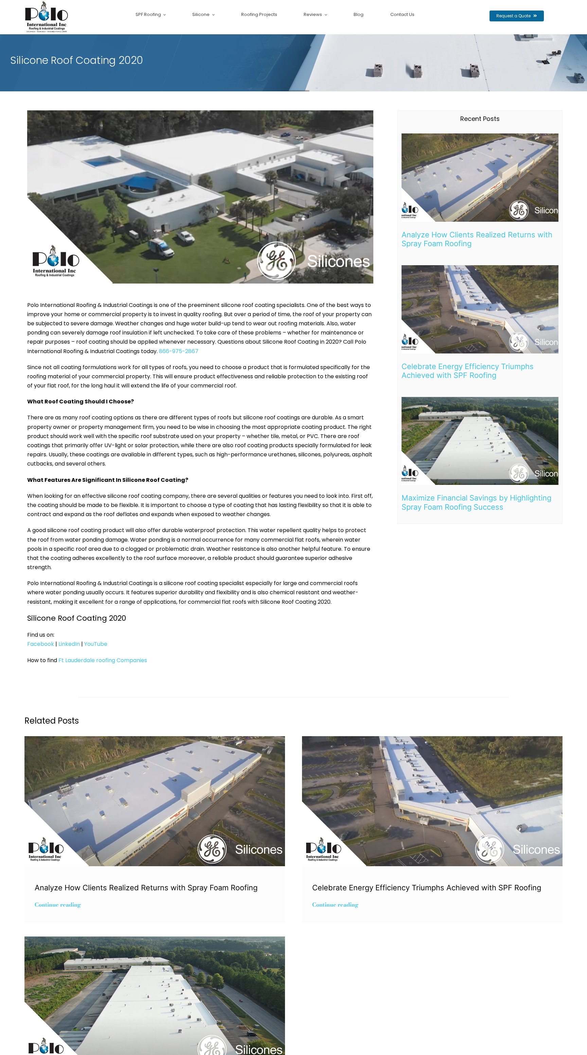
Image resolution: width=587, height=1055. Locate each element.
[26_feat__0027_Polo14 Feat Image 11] (480, 399)
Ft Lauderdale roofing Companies (102, 660)
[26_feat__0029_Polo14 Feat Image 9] (480, 136)
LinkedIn (68, 644)
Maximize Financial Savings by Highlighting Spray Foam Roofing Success (476, 502)
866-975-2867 (178, 351)
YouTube (95, 644)
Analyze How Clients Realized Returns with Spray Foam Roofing (146, 887)
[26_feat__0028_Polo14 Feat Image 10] (480, 268)
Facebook (40, 644)
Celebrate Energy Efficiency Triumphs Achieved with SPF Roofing (468, 371)
